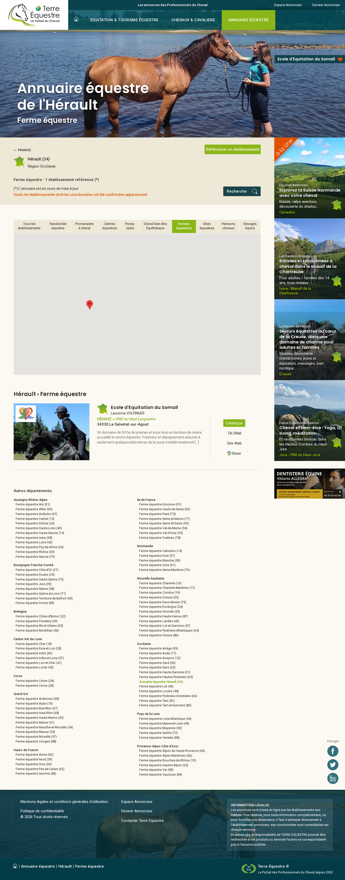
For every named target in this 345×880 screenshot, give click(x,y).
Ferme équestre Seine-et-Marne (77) (164, 519)
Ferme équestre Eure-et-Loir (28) (38, 648)
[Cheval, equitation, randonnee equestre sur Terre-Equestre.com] (34, 15)
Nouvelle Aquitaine (150, 578)
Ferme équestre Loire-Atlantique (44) (165, 719)
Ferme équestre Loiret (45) (35, 667)
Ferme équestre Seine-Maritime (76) (164, 570)
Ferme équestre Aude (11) (157, 653)
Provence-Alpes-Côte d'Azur (157, 746)
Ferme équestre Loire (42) (34, 542)
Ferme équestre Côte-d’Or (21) (37, 570)
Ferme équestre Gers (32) (157, 667)
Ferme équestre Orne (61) (157, 565)
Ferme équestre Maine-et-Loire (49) (164, 723)
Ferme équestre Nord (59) (34, 759)
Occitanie (144, 644)
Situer (236, 453)
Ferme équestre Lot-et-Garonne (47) (164, 626)
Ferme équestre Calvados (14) (160, 551)
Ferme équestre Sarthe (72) (158, 733)
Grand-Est (21, 694)
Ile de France (146, 500)
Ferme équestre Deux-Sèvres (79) (162, 602)
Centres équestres (109, 226)
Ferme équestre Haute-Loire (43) (39, 528)
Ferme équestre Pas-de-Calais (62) (40, 769)
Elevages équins (250, 226)
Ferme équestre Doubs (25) (35, 574)
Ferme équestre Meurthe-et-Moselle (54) (44, 727)
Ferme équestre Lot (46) (156, 686)
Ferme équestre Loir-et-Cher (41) (39, 663)
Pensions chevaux (228, 226)
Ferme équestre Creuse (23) (159, 597)
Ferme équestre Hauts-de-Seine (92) (164, 509)
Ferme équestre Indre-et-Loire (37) (40, 658)
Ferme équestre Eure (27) (157, 556)
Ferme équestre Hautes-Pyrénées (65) (166, 677)
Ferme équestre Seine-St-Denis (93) (164, 523)
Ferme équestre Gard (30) (157, 663)
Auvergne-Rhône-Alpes (30, 500)
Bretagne (20, 611)
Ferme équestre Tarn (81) (157, 701)
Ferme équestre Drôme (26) (35, 523)
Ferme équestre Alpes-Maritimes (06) (165, 755)
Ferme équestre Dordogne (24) (161, 607)
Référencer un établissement (232, 149)
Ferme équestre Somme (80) (36, 773)
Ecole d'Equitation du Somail (306, 59)
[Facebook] (332, 751)
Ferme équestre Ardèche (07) (36, 514)
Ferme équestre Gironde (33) (159, 611)
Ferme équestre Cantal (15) (35, 519)
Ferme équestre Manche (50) (159, 560)
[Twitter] (332, 764)
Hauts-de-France (26, 750)
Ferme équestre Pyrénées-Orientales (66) (168, 696)
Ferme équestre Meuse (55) (35, 732)
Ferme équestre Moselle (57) (36, 736)
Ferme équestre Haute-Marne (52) (40, 718)
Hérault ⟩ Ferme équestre (81, 866)
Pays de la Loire (148, 714)
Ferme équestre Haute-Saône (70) (40, 579)
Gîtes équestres (207, 226)
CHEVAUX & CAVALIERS (193, 20)
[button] (89, 305)
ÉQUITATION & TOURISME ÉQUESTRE (124, 20)
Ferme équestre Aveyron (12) (160, 658)
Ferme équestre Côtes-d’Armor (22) (41, 616)
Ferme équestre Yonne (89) (35, 603)
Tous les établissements (29, 226)
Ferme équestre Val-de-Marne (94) (163, 528)
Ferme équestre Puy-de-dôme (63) (40, 547)
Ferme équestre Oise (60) (34, 764)
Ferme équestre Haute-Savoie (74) (40, 533)
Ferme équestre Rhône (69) (35, 552)
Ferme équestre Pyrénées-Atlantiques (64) (169, 630)
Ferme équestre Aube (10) (34, 703)
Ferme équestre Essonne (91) (160, 504)
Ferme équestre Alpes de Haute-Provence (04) (172, 751)
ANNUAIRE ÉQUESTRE (248, 20)
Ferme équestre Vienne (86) (159, 635)
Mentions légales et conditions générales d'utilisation (64, 801)
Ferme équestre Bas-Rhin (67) (37, 708)
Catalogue (234, 423)
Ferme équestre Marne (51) (35, 722)
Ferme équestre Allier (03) (34, 509)
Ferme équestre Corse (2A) (35, 681)
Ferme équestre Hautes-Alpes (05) (163, 765)
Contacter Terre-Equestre (142, 820)
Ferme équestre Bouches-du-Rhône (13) (167, 760)
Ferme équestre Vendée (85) (159, 737)
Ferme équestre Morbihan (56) (37, 630)
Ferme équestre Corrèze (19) (159, 592)
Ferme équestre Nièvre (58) (35, 589)
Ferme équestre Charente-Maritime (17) (167, 588)
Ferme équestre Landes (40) (159, 621)
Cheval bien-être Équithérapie (155, 226)
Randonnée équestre (58, 226)
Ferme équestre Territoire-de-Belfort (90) (44, 598)
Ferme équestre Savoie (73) (35, 557)
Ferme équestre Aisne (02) (35, 754)
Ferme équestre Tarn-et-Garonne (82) (165, 705)
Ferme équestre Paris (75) (157, 514)
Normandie (145, 546)
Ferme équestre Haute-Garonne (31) (164, 672)
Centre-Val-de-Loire (28, 639)
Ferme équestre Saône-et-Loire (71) (41, 593)
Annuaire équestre (38, 866)
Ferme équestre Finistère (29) (37, 621)
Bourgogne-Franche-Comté (33, 565)
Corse (18, 676)
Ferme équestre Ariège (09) (158, 648)
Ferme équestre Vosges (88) (36, 741)
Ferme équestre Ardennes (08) (37, 699)
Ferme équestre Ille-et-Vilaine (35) (39, 626)
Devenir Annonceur (326, 5)
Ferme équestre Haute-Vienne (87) (163, 616)
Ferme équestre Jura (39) (34, 584)
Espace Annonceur (288, 5)
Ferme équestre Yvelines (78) (160, 538)
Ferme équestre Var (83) (156, 770)
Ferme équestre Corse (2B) (35, 685)
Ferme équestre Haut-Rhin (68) (37, 713)
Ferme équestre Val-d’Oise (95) (161, 533)
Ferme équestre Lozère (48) (159, 691)
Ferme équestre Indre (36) (34, 653)
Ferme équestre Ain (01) (33, 504)
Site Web (234, 443)
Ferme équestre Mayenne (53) (160, 728)
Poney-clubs (130, 226)
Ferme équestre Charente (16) (160, 583)
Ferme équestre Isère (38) (34, 538)
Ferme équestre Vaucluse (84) (160, 774)
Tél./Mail (234, 433)
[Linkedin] (332, 778)
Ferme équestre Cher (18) (34, 644)
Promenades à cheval (84, 226)
